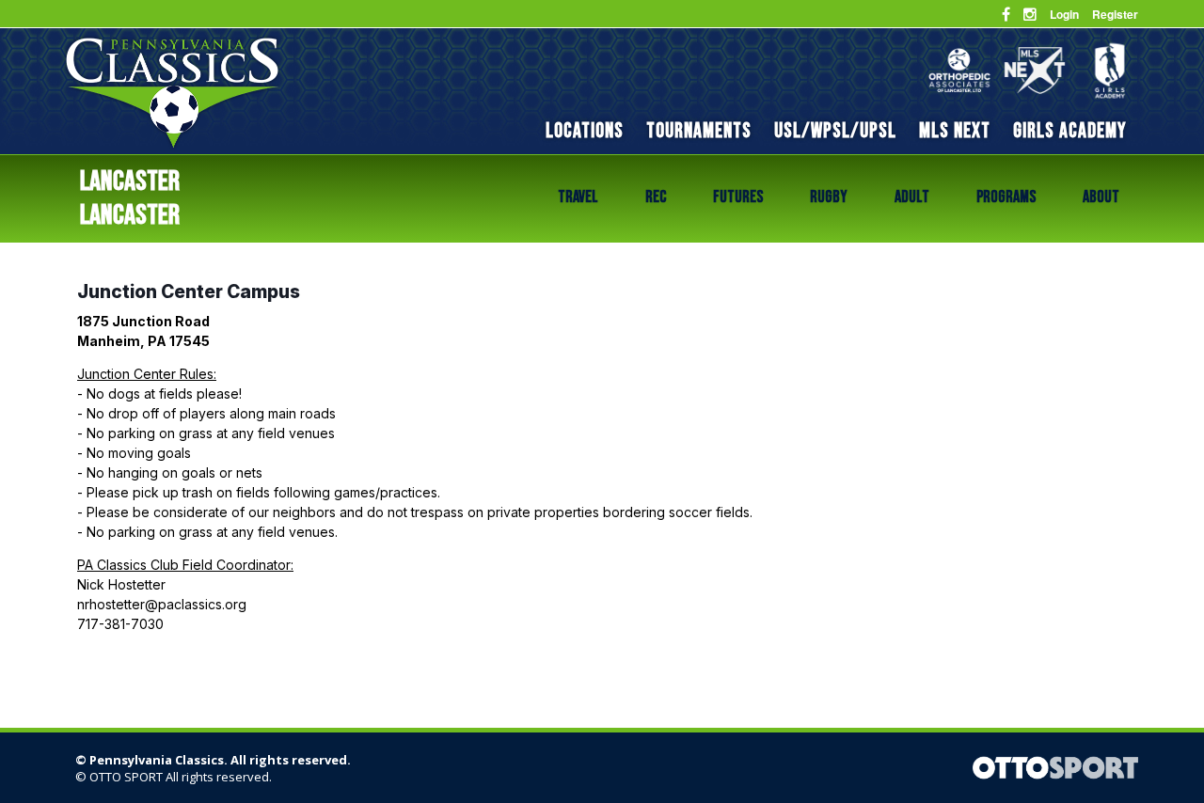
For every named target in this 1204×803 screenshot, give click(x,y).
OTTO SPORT (126, 776)
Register (1115, 14)
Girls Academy (1070, 131)
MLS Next (954, 131)
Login (1064, 14)
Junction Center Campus (188, 291)
